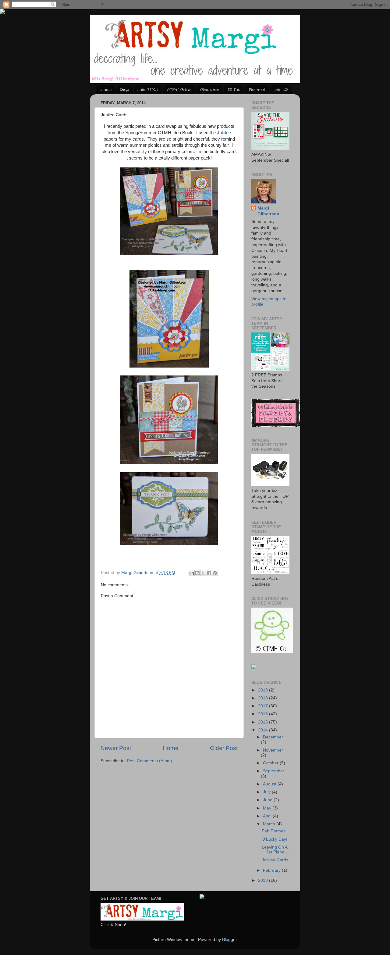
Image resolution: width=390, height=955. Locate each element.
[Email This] (192, 573)
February (272, 870)
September (273, 771)
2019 (263, 690)
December (273, 737)
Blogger (229, 939)
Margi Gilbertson (268, 211)
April (268, 816)
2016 (263, 714)
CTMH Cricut (179, 89)
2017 (263, 706)
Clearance (209, 89)
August (270, 784)
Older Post (224, 748)
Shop (124, 89)
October (271, 763)
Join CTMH (147, 89)
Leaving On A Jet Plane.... (275, 849)
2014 (263, 730)
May (267, 808)
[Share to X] (203, 573)
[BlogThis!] (197, 573)
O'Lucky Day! (274, 839)
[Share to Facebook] (209, 573)
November (273, 750)
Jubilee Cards (275, 860)
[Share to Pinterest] (215, 573)
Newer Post (116, 748)
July (267, 792)
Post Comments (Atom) (149, 761)
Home (106, 89)
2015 (263, 722)
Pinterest (257, 89)
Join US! (281, 89)
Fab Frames (273, 831)
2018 (263, 698)
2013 (263, 880)
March (269, 824)
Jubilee (224, 132)
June (268, 800)
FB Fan (234, 89)
